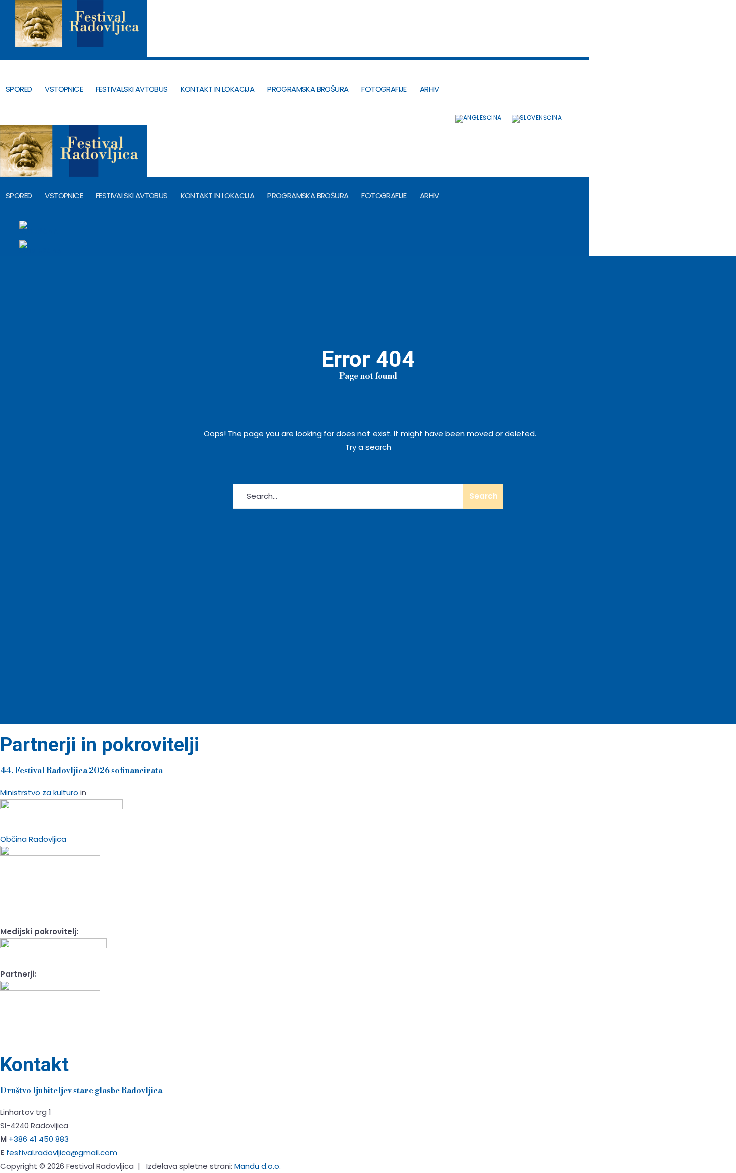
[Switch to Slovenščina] (537, 119)
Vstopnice (64, 89)
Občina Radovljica (33, 839)
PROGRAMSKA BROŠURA (307, 89)
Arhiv (429, 89)
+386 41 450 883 (39, 1139)
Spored (19, 89)
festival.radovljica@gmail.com (61, 1152)
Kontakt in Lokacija (218, 89)
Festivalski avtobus (132, 89)
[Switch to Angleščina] (478, 119)
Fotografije (383, 89)
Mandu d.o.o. (257, 1166)
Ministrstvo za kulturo (39, 792)
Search (483, 496)
